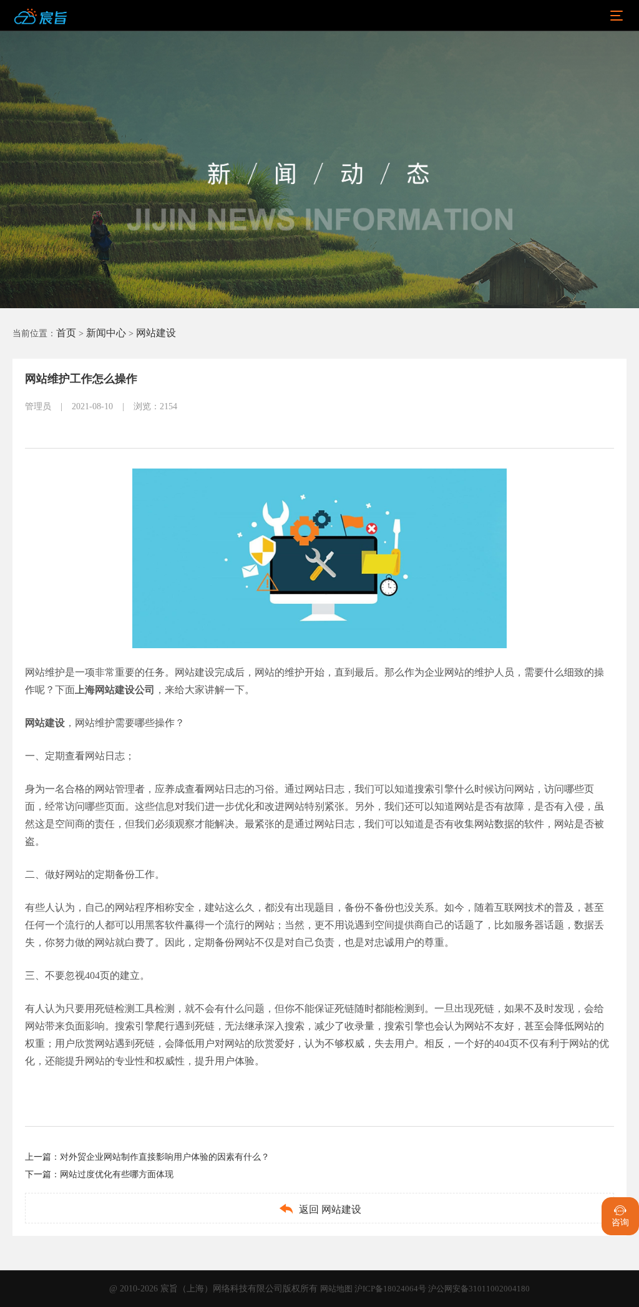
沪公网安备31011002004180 (479, 1288)
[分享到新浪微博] (221, 416)
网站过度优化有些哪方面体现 (116, 1174)
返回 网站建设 (319, 1209)
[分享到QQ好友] (247, 416)
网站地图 (337, 1288)
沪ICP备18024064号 (391, 1288)
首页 (66, 333)
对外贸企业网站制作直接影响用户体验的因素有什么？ (165, 1157)
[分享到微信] (196, 416)
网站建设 (156, 333)
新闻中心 (106, 333)
